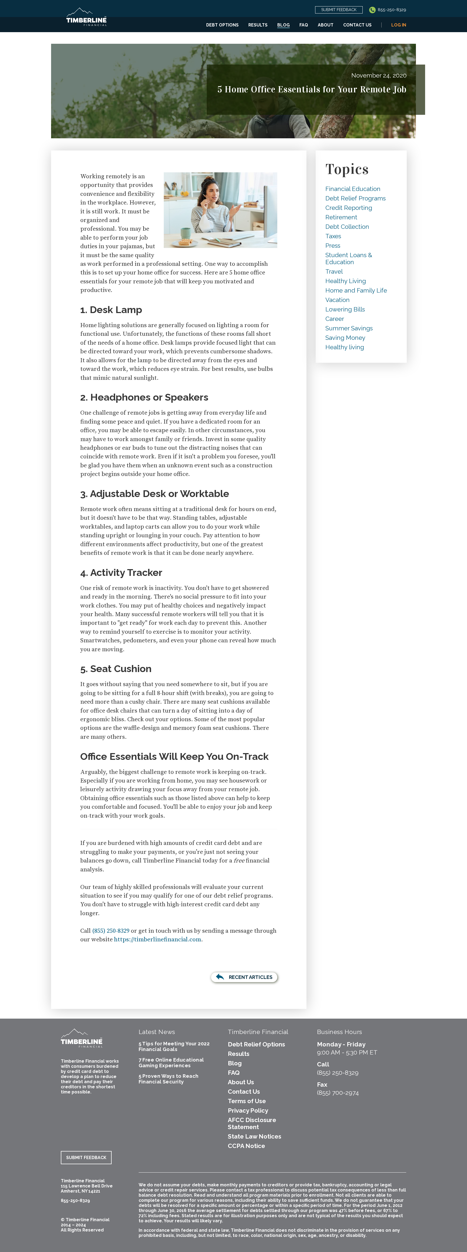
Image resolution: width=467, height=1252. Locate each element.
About (325, 25)
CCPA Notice (246, 1145)
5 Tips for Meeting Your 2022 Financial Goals (174, 1046)
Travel (334, 271)
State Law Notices (254, 1136)
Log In (398, 25)
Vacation (337, 299)
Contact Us (357, 25)
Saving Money (345, 337)
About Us (241, 1082)
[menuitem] (222, 25)
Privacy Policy (248, 1110)
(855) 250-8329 (110, 931)
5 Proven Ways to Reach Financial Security (169, 1079)
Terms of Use (247, 1101)
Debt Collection (347, 226)
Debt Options (222, 25)
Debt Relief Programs (355, 198)
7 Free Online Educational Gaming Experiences (171, 1062)
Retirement (341, 217)
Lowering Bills (345, 309)
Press (332, 245)
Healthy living (344, 347)
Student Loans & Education (348, 258)
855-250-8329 (391, 9)
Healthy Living (345, 280)
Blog (283, 25)
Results (258, 25)
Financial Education (353, 188)
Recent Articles (250, 977)
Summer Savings (349, 328)
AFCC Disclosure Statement (252, 1123)
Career (334, 318)
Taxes (333, 236)
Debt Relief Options (256, 1044)
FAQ (303, 25)
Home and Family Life (356, 290)
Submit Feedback (338, 9)
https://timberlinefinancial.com (157, 940)
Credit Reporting (348, 207)
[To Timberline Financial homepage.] (86, 20)
